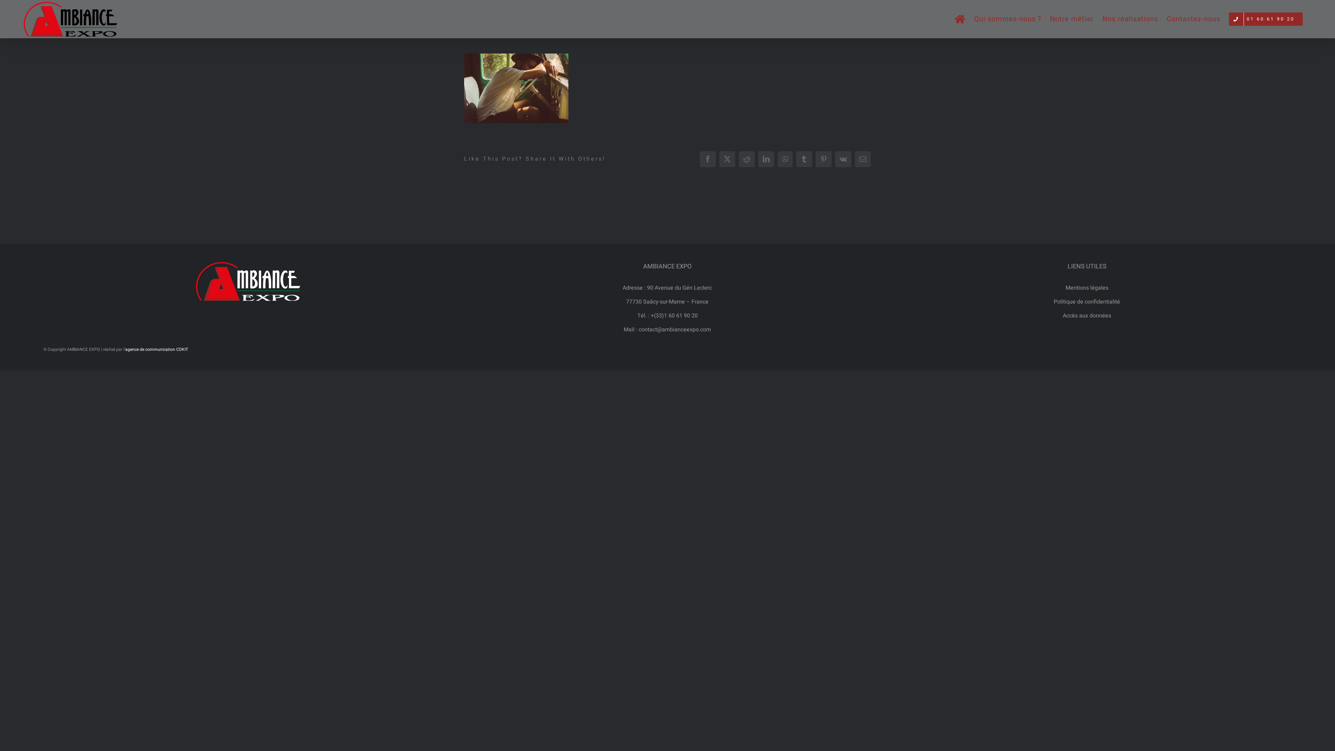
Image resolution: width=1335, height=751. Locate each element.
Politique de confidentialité (1087, 302)
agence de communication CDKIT (156, 349)
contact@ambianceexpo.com (675, 329)
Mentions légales (1087, 288)
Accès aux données (1087, 316)
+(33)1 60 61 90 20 (674, 316)
